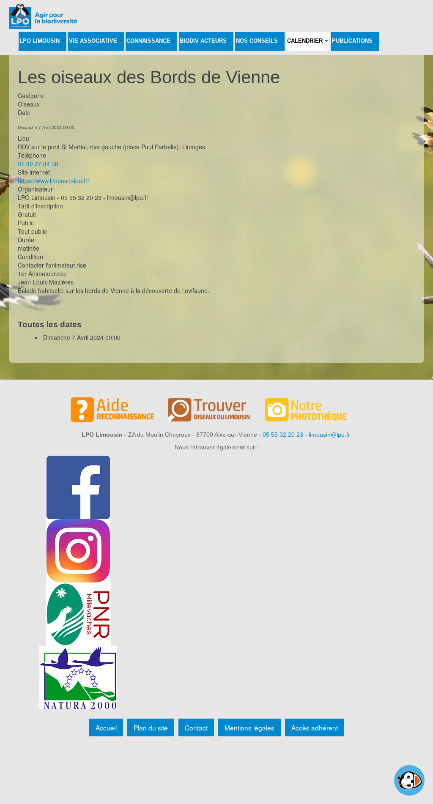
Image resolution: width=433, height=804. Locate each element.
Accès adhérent (314, 727)
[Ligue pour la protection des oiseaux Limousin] (43, 11)
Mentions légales (249, 727)
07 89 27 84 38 (38, 163)
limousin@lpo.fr (329, 434)
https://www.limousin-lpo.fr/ (53, 180)
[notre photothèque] (313, 410)
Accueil (106, 727)
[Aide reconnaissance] (119, 410)
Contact (196, 727)
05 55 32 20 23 (283, 434)
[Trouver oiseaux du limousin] (216, 410)
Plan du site (151, 727)
